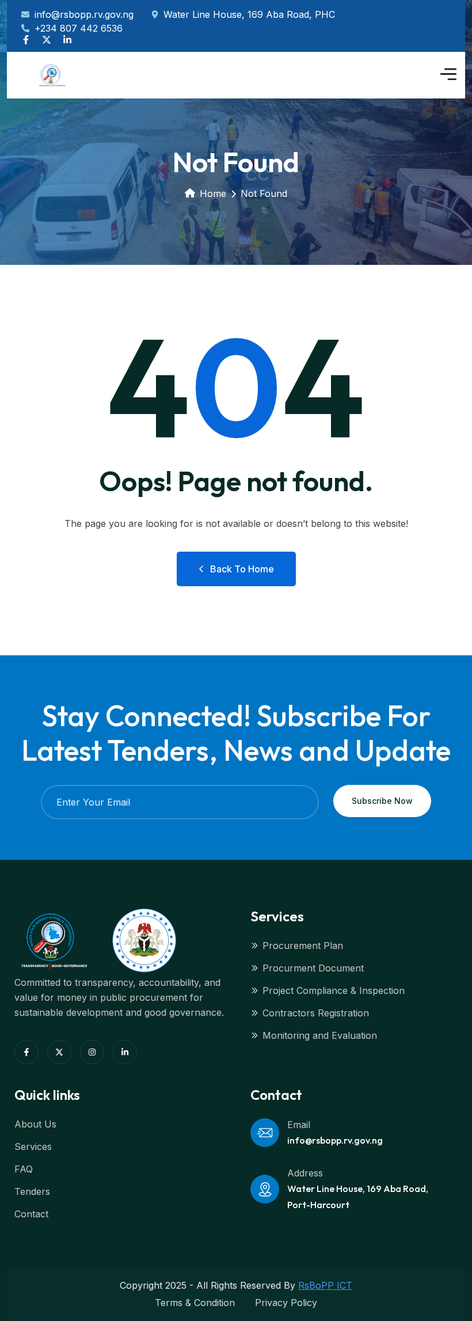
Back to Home (242, 569)
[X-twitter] (46, 39)
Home (213, 193)
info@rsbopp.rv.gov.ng (335, 1140)
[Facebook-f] (26, 39)
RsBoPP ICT (325, 1285)
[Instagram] (92, 1052)
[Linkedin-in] (67, 39)
